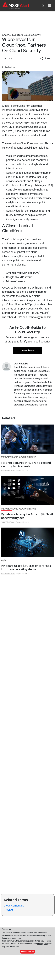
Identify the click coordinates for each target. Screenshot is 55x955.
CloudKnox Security (26, 109)
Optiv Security (28, 308)
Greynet (8, 909)
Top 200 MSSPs (39, 312)
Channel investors (12, 34)
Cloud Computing (14, 905)
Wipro (34, 105)
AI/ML (4, 560)
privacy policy (42, 944)
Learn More (27, 350)
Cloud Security (32, 34)
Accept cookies (27, 951)
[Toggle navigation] (49, 6)
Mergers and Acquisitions (18, 457)
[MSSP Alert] (16, 5)
